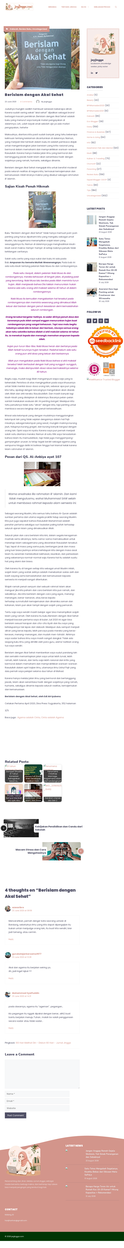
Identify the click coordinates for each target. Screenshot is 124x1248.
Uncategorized (39, 29)
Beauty (90, 100)
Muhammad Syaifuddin (25, 993)
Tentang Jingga (69, 7)
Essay (89, 126)
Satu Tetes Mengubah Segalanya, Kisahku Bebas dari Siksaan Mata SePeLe (101, 1171)
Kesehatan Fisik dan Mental (100, 148)
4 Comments (26, 101)
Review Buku (25, 29)
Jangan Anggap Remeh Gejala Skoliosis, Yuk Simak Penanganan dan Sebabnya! (109, 223)
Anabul (90, 95)
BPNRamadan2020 (95, 105)
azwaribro (18, 907)
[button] (116, 7)
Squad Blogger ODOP (97, 179)
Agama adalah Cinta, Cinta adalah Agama (40, 717)
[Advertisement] (42, 740)
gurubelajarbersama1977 (26, 953)
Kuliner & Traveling (96, 158)
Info (88, 142)
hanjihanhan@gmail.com (16, 1220)
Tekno (90, 185)
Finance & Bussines (96, 132)
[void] (92, 73)
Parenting (91, 169)
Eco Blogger (92, 121)
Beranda (52, 7)
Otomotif (91, 163)
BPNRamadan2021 (95, 110)
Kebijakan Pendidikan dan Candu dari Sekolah (58, 828)
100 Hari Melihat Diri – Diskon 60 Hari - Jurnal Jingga (43, 1042)
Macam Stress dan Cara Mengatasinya (31, 851)
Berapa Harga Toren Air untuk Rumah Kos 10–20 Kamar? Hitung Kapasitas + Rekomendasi (102, 1189)
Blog (83, 7)
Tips (89, 190)
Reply (11, 939)
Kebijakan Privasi (102, 7)
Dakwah (14, 29)
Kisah (89, 153)
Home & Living (93, 137)
